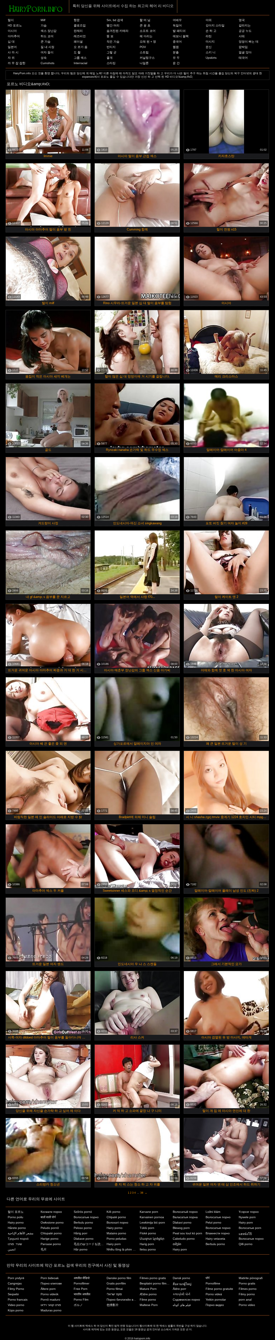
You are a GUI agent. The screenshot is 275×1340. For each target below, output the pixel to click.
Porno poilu (15, 1217)
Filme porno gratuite (219, 1288)
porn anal (245, 1299)
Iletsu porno (148, 1249)
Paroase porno (51, 1244)
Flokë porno (148, 1233)
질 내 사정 (47, 47)
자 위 (11, 57)
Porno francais (18, 1299)
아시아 (12, 30)
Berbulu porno (83, 1222)
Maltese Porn (149, 1305)
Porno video (247, 1305)
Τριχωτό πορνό (18, 1238)
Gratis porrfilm (116, 1283)
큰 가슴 (45, 41)
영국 (242, 20)
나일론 (144, 63)
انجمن (11, 1249)
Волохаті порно (117, 1222)
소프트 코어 (148, 30)
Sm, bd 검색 (115, 20)
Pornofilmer (81, 1283)
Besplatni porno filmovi (155, 1283)
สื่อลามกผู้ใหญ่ (182, 1284)
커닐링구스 (147, 57)
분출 (176, 52)
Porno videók (49, 1294)
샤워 (242, 36)
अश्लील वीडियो (82, 1278)
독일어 (177, 25)
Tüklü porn (147, 1228)
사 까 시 (13, 52)
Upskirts (211, 57)
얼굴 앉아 (245, 52)
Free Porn (80, 1288)
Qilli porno (245, 1244)
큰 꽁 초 (145, 25)
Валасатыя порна (185, 1217)
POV (143, 47)
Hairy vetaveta (215, 1238)
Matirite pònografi (251, 1278)
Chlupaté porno (51, 1233)
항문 (77, 20)
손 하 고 (211, 30)
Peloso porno (83, 1228)
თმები (177, 1244)
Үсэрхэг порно (249, 1211)
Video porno (16, 1305)
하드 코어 (47, 36)
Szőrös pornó (83, 1211)
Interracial (80, 63)
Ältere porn (48, 1288)
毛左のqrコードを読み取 (89, 1244)
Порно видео (215, 1305)
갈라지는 (245, 25)
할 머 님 (145, 20)
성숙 (44, 57)
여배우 (177, 20)
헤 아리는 (146, 36)
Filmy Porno (16, 1288)
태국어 (243, 57)
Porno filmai (115, 1288)
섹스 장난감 (49, 30)
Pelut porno (213, 1222)
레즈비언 (80, 36)
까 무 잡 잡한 (16, 63)
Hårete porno (17, 1228)
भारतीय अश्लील (82, 1294)
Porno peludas (116, 1238)
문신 (209, 47)
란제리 (78, 30)
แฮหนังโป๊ (245, 1234)
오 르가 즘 (80, 47)
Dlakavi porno (182, 1222)
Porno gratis (247, 1283)
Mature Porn (148, 1288)
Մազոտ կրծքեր (152, 1238)
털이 (11, 20)
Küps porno (15, 1310)
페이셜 (78, 41)
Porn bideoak (50, 1278)
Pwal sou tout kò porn (187, 1233)
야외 (209, 20)
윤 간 (176, 63)
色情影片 (113, 1305)
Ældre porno (148, 1294)
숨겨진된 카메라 (117, 30)
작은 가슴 (113, 41)
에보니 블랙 (181, 36)
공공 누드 (245, 30)
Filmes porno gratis (153, 1278)
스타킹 (111, 63)
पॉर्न (207, 1278)
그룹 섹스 (80, 57)
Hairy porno (16, 1222)
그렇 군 (111, 52)
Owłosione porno (52, 1222)
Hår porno (80, 1249)
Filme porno (148, 1299)
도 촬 (77, 52)
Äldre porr (179, 1288)
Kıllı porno (113, 1211)
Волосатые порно (86, 1217)
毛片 (44, 1249)
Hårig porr (80, 1233)
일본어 (12, 47)
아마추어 (14, 36)
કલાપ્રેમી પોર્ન (181, 1294)
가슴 (44, 25)
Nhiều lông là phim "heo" (122, 1249)
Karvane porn (149, 1211)
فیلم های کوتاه (182, 1305)
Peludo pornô (50, 1228)
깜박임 (243, 47)
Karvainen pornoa (152, 1217)
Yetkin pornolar (216, 1299)
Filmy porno (247, 1294)
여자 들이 (47, 52)
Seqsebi (13, 1294)
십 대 (11, 41)
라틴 (209, 36)
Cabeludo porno (184, 1238)
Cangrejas (15, 1283)
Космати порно (51, 1211)
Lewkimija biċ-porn (152, 1222)
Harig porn (147, 1244)
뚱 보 (110, 36)
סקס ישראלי (114, 1294)
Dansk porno (181, 1278)
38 (141, 1192)
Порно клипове (51, 1283)
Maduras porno (51, 1310)
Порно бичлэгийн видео (122, 1299)
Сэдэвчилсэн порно (186, 1299)
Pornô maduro (50, 1299)
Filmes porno (248, 1288)
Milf (43, 20)
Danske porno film (119, 1278)
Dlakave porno (83, 1238)
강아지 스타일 (215, 25)
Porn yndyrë (16, 1278)
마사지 (210, 41)
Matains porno (116, 1233)
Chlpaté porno (116, 1217)
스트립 (144, 52)
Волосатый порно (185, 1211)
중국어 (177, 41)
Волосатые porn (250, 1228)
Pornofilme (213, 1283)
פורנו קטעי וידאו (51, 1305)
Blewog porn (181, 1228)
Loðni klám (213, 1211)
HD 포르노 (15, 25)
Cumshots (47, 63)
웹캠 (176, 47)
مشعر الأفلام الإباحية (21, 1233)
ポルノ (78, 1305)
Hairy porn (114, 1244)
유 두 (176, 57)
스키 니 (210, 52)
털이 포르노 (16, 1211)
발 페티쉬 (179, 30)
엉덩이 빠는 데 (248, 41)
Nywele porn (247, 1217)
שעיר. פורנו (15, 1244)
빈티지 (111, 47)
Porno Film (81, 1299)
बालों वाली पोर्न (48, 1217)
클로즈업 (80, 25)
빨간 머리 (113, 25)
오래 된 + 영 (148, 41)
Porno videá (214, 1294)
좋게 (110, 57)
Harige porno (49, 1238)
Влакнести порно (218, 1233)
